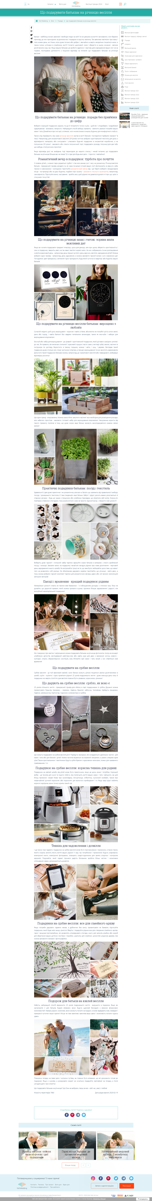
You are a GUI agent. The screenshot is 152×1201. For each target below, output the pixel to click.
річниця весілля (66, 136)
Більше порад (70, 1165)
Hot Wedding (43, 21)
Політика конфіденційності (39, 1187)
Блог (107, 4)
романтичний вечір (79, 169)
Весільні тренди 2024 (94, 4)
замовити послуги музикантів (96, 171)
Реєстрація (127, 1186)
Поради (60, 21)
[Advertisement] (76, 30)
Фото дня (62, 4)
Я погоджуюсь (143, 1199)
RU (28, 4)
